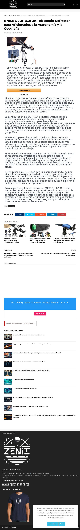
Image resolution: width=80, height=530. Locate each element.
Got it (62, 524)
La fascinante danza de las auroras (24, 388)
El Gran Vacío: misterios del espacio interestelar (29, 362)
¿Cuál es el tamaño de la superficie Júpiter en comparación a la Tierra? (37, 353)
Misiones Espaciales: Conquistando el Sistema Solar (30, 406)
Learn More (52, 524)
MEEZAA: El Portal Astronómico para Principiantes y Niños (11, 240)
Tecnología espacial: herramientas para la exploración (31, 370)
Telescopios (12, 15)
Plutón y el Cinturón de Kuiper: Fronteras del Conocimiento (33, 397)
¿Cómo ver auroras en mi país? (23, 379)
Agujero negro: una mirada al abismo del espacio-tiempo (32, 344)
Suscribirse (40, 314)
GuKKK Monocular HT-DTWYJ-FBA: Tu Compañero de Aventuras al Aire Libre (39, 240)
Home (5, 15)
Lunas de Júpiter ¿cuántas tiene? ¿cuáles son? (28, 335)
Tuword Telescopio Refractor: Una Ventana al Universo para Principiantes (64, 240)
